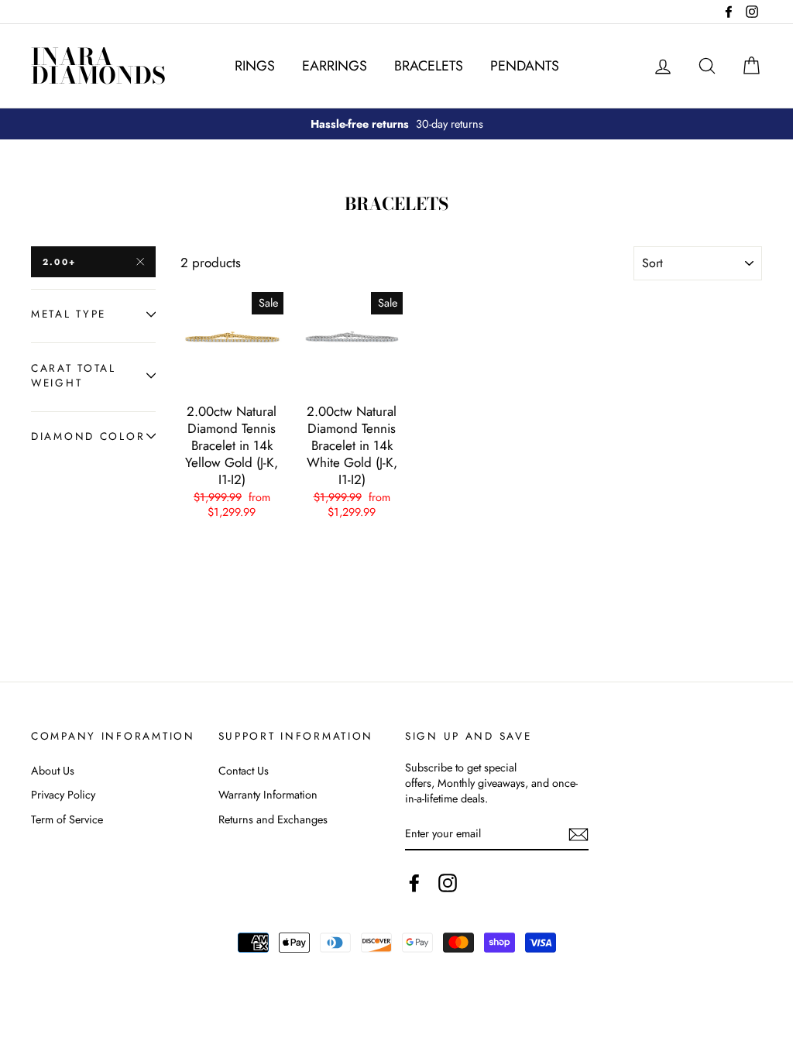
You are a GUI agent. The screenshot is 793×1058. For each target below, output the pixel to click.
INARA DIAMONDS (98, 66)
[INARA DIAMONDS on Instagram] (447, 883)
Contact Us (243, 770)
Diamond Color (88, 436)
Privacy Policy (63, 794)
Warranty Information (268, 794)
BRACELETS (428, 66)
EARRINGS (334, 66)
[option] (396, 124)
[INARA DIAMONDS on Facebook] (414, 883)
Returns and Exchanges (273, 819)
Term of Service (67, 819)
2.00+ (59, 262)
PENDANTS (524, 66)
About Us (52, 770)
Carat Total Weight (73, 375)
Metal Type (68, 313)
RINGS (255, 66)
